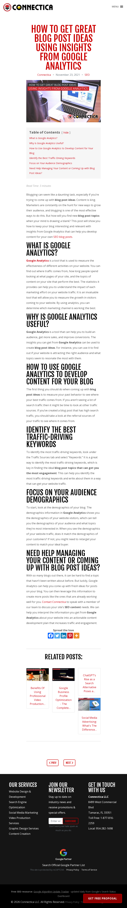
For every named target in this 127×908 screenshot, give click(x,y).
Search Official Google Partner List (63, 865)
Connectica (44, 75)
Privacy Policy (72, 869)
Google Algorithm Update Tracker (51, 891)
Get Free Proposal (102, 898)
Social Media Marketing (23, 812)
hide (66, 132)
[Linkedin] (63, 636)
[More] (76, 636)
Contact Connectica (54, 602)
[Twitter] (57, 636)
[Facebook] (51, 636)
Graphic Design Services (24, 828)
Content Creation (19, 834)
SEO (87, 75)
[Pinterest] (70, 636)
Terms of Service (89, 869)
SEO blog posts (62, 237)
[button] (115, 6)
